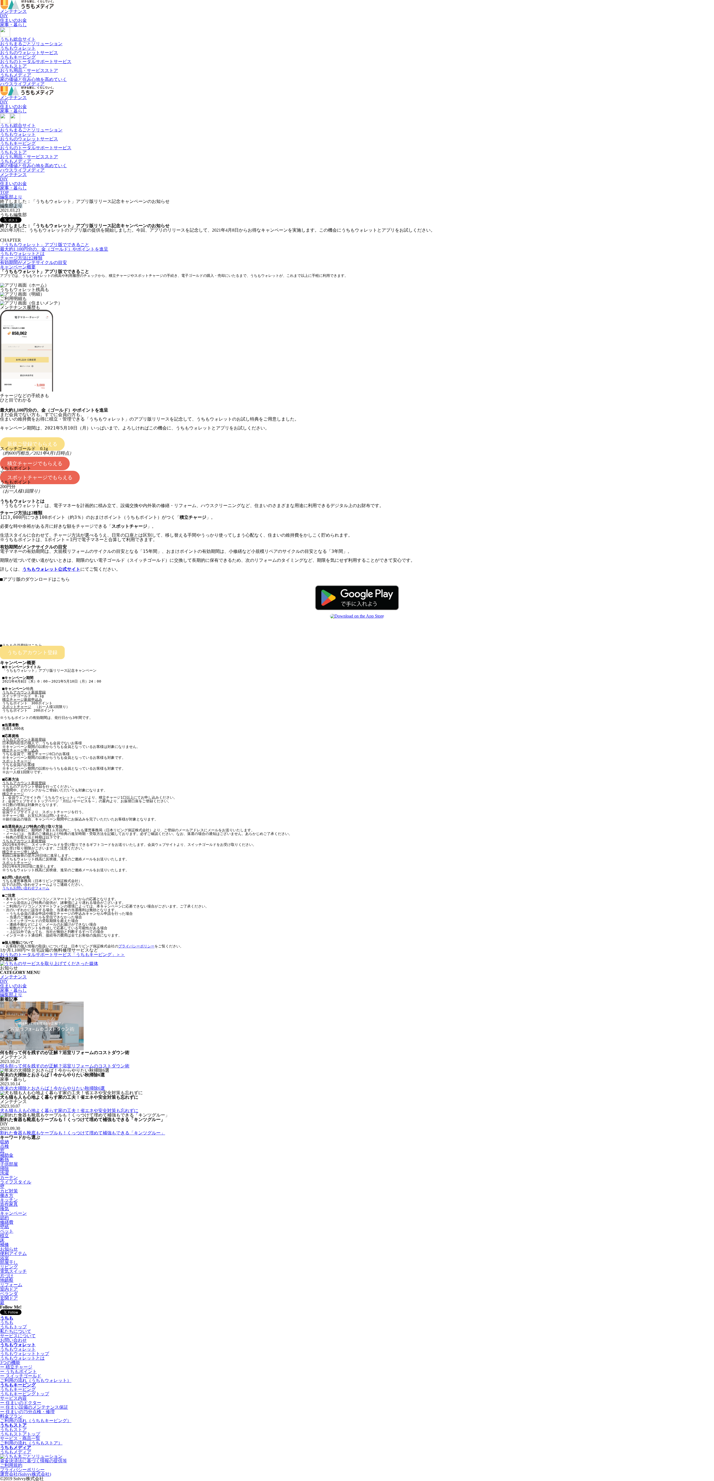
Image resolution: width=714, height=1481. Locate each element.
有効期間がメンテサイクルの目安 (33, 262)
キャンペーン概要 (18, 267)
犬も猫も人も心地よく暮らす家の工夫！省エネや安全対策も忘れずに (69, 1110)
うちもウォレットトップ (24, 1353)
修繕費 (6, 1222)
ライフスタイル (15, 1182)
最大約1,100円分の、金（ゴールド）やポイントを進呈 (54, 249)
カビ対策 (9, 1191)
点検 (4, 1146)
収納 (4, 1141)
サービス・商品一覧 (20, 1438)
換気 (4, 1208)
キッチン (9, 1199)
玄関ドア (9, 1298)
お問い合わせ (13, 1340)
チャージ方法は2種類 (21, 258)
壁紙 (4, 1226)
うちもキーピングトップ (24, 1393)
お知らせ (9, 1249)
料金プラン (11, 1416)
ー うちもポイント (18, 1371)
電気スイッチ (13, 1271)
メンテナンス (13, 11)
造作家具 (9, 1204)
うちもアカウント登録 (32, 652)
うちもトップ (13, 1326)
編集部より (11, 994)
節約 (4, 1217)
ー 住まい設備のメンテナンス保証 (34, 1407)
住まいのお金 (13, 20)
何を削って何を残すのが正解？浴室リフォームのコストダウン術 (64, 1066)
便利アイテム (13, 1253)
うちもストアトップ (20, 1434)
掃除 (4, 1168)
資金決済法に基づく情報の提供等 (33, 1460)
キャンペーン (13, 1213)
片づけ (6, 1275)
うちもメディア (33, 79)
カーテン (9, 1177)
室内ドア (9, 1289)
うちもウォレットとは (22, 253)
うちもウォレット (29, 50)
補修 (4, 1244)
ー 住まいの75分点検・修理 (27, 1411)
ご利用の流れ (35, 1380)
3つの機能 (10, 1362)
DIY (4, 15)
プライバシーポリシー (22, 1469)
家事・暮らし (13, 24)
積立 (4, 1235)
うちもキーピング (35, 59)
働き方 (6, 1195)
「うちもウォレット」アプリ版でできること (44, 244)
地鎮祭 (6, 1280)
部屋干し (9, 1262)
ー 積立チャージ (16, 1367)
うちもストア (29, 68)
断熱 (4, 1159)
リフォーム (11, 1284)
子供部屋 (9, 1164)
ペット (6, 1231)
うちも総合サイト (31, 41)
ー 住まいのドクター (20, 1402)
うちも (6, 1318)
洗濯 (4, 1173)
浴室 (4, 1258)
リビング (9, 1266)
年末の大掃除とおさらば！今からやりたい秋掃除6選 (52, 1088)
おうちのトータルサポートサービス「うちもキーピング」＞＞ (62, 954)
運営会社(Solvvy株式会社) (25, 1474)
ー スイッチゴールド (20, 1376)
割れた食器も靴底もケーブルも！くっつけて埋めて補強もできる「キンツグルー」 (82, 1132)
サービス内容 (13, 1398)
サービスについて (18, 1335)
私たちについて (15, 1331)
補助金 (6, 1155)
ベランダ (9, 1293)
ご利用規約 (11, 1465)
